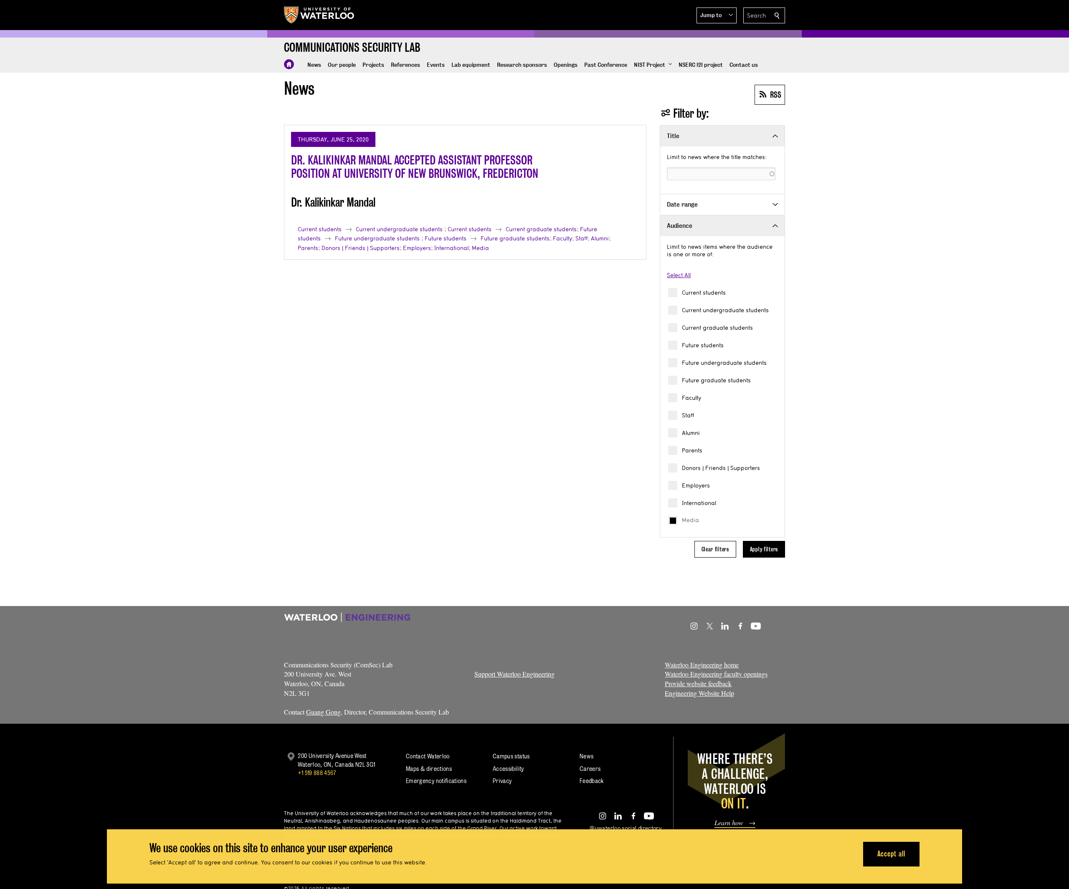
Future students (703, 345)
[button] (716, 15)
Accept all (891, 853)
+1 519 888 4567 (317, 772)
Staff (688, 415)
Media (690, 520)
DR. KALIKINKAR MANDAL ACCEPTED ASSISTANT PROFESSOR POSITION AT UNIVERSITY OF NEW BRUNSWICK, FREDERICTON (414, 167)
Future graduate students (716, 380)
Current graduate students (717, 327)
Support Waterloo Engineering (514, 673)
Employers (696, 485)
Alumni (691, 432)
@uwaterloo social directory (625, 828)
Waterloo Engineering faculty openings (716, 673)
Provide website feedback (698, 683)
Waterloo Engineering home (702, 664)
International (699, 503)
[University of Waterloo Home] (319, 15)
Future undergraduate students (724, 362)
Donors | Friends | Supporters (721, 468)
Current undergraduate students (725, 310)
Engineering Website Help (699, 693)
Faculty (691, 397)
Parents (692, 450)
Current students (704, 292)
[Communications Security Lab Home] (289, 64)
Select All (679, 275)
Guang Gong (323, 711)
